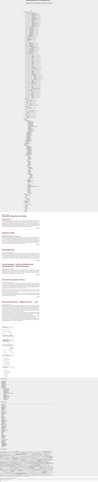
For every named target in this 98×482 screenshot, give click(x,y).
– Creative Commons (6, 389)
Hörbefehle (28, 107)
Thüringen (2, 473)
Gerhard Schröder (13, 462)
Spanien (29, 173)
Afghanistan (33, 83)
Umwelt (30, 473)
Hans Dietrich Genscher (7, 463)
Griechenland (29, 462)
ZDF (16, 476)
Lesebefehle (26, 106)
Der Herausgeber (29, 39)
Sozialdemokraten (5, 472)
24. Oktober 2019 (4, 252)
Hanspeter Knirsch (34, 18)
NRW (2, 432)
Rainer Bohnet (31, 33)
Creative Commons (4, 412)
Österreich (33, 71)
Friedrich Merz (31, 461)
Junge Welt (8, 465)
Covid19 (13, 457)
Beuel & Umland (27, 98)
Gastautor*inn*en (31, 13)
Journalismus (45, 464)
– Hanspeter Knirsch (6, 392)
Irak (32, 85)
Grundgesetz (46, 462)
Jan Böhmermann (25, 464)
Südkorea (32, 57)
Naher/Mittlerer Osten (5, 430)
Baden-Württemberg (5, 454)
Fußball (25, 211)
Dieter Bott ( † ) (30, 123)
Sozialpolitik (3, 437)
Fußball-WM (46, 461)
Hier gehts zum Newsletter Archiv (6, 331)
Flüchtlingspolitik (43, 459)
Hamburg (4, 463)
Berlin (17, 454)
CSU (21, 457)
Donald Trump (15, 458)
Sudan (32, 62)
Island (35, 77)
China (32, 54)
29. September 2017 (5, 282)
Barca (10, 454)
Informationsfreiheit (4, 421)
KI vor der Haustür (6, 369)
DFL (45, 457)
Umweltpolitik (31, 48)
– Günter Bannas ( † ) (6, 391)
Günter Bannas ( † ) (34, 17)
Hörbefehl (3, 420)
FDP (16, 459)
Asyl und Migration (4, 406)
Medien (26, 109)
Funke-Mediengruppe (36, 461)
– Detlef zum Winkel (6, 390)
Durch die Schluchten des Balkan (14, 216)
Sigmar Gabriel (51, 470)
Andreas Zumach (31, 27)
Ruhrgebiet (28, 198)
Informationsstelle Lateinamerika (33, 126)
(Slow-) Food (29, 115)
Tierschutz (33, 49)
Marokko (32, 61)
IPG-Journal (3, 464)
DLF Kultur (11, 458)
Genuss (26, 114)
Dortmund (22, 458)
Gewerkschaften (18, 462)
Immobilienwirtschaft (34, 463)
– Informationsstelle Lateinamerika (8, 393)
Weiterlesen (37, 244)
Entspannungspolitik (40, 458)
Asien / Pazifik (29, 155)
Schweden (35, 79)
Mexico (32, 93)
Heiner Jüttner (29, 135)
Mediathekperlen (29, 108)
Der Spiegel (31, 457)
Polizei (29, 469)
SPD (12, 472)
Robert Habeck (4, 470)
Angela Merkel (46, 451)
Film (27, 116)
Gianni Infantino (22, 462)
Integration (3, 422)
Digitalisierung (5, 458)
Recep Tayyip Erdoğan (41, 469)
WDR (20, 474)
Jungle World (12, 465)
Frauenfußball (5, 461)
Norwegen (35, 78)
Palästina (19, 469)
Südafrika (32, 63)
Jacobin (19, 464)
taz (42, 472)
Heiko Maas (11, 463)
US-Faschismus (4, 442)
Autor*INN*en (29, 12)
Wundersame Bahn (10, 476)
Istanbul (10, 464)
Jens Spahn (35, 464)
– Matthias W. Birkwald (6, 396)
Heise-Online (15, 463)
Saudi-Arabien (30, 185)
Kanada (32, 92)
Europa (30, 65)
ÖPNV (24, 476)
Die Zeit (3, 458)
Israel (32, 86)
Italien (32, 70)
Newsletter (3, 431)
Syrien (32, 472)
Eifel (27, 199)
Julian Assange (48, 464)
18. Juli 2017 (4, 304)
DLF (8, 458)
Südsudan (32, 64)
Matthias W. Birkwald (31, 129)
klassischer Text (7, 319)
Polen (29, 166)
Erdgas (43, 458)
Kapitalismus (20, 465)
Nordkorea (33, 56)
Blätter (36, 454)
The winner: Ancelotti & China (13, 280)
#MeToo (5, 451)
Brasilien (8, 455)
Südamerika (31, 94)
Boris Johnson (42, 454)
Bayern (15, 454)
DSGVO (24, 458)
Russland (32, 72)
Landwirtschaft (31, 46)
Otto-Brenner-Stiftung (7, 469)
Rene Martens (47, 469)
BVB (41, 455)
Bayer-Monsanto (12, 454)
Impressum (28, 40)
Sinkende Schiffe (8, 233)
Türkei (29, 178)
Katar (25, 465)
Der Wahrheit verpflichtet (7, 364)
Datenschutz (27, 142)
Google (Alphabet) (26, 462)
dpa (23, 458)
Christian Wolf (29, 134)
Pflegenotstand (25, 469)
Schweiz (29, 172)
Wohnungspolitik (4, 445)
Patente (21, 469)
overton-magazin (13, 469)
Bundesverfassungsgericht (33, 455)
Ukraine (29, 179)
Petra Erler (33, 24)
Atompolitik (3, 407)
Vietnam (29, 159)
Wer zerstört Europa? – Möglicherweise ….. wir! (20, 302)
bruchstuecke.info (14, 455)
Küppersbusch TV (31, 35)
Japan (32, 55)
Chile (29, 191)
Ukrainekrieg (23, 473)
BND (37, 454)
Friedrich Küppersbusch (24, 461)
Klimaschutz (32, 465)
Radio (26, 206)
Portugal (31, 469)
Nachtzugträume (8, 250)
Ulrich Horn (33, 26)
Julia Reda (29, 127)
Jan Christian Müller (28, 464)
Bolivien (29, 192)
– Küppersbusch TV (6, 395)
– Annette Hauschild (6, 388)
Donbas (20, 458)
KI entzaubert (5, 374)
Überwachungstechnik (5, 439)
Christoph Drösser (12, 224)
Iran (32, 84)
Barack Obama (8, 454)
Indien (42, 463)
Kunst (0, 466)
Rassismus (36, 469)
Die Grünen (49, 457)
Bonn (27, 101)
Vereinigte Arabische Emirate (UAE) (33, 186)
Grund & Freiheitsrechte (41, 462)
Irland (32, 69)
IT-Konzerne (13, 464)
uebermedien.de (11, 473)
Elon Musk (30, 458)
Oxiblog (17, 469)
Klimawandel (36, 465)
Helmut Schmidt (22, 463)
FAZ (14, 459)
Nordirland (31, 168)
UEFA (15, 473)
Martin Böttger (31, 32)
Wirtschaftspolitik (29, 154)
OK (0, 481)
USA (31, 91)
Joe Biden (38, 464)
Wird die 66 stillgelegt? (6, 359)
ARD (23, 452)
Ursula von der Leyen (39, 473)
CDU (45, 455)
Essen (49, 458)
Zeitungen (28, 113)
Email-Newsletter (27, 140)
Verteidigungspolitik (30, 153)
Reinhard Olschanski (34, 25)
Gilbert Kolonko (30, 124)
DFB (43, 457)
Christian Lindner (6, 457)
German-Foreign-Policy (33, 313)
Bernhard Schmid (28, 454)
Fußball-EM (43, 461)
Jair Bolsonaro (22, 464)
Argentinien (30, 193)
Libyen (15, 466)
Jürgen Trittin (16, 465)
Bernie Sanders (31, 454)
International (3, 423)
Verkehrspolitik (31, 50)
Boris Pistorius (45, 454)
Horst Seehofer (29, 463)
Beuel (27, 99)
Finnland (35, 76)
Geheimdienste (3, 462)
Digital (26, 205)
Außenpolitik (31, 43)
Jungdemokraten (3, 465)
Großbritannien (36, 462)
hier (25, 283)
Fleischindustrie (33, 47)
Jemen (32, 87)
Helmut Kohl (19, 463)
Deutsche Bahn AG (36, 457)
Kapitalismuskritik (4, 424)
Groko (32, 462)
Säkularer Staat (4, 436)
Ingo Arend (28, 136)
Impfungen (39, 463)
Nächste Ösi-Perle (6, 361)
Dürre (26, 458)
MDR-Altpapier (33, 466)
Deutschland (29, 42)
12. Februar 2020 (4, 235)
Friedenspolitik (18, 461)
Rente (50, 469)
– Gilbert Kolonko (5, 399)
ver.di (45, 473)
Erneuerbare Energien (46, 458)
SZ (33, 472)
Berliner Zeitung (22, 454)
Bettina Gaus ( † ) (31, 28)
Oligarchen (4, 469)
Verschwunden (12, 347)
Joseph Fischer (42, 464)
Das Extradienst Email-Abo (5, 329)
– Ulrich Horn (5, 398)
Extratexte (3, 416)
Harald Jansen (9, 225)
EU (50, 458)
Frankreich (29, 167)
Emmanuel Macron (34, 458)
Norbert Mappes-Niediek (7, 220)
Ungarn (29, 180)
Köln (27, 102)
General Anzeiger (8, 462)
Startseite (26, 11)
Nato (16, 467)
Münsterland (31, 105)
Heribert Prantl (25, 463)
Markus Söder (21, 466)
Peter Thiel (23, 469)
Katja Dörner (27, 465)
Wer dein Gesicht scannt (6, 371)
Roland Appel (31, 34)
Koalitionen (40, 465)
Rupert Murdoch (16, 470)
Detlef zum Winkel (31, 122)
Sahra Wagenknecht (31, 470)
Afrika (28, 160)
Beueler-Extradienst (5, 478)
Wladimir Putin (35, 474)
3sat (10, 451)
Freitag (11, 461)
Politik (26, 41)
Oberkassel (30, 100)
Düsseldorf (28, 458)
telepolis (45, 472)
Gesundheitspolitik (29, 147)
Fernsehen (22, 459)
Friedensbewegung (15, 461)
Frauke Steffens (8, 461)
